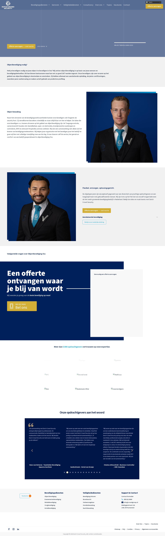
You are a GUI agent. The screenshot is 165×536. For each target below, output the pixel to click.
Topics (109, 5)
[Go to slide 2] (67, 472)
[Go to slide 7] (80, 472)
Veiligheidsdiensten (71, 5)
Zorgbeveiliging (50, 505)
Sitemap (117, 529)
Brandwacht (87, 499)
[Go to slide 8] (83, 472)
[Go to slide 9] (86, 472)
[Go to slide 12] (94, 472)
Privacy (137, 529)
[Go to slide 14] (99, 472)
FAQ (123, 529)
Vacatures (118, 5)
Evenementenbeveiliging (53, 499)
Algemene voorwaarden (150, 529)
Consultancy (88, 5)
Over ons (98, 5)
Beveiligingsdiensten (39, 5)
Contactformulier (127, 496)
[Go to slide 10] (88, 472)
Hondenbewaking (89, 505)
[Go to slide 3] (70, 472)
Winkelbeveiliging (50, 502)
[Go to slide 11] (91, 472)
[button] (32, 450)
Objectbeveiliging (50, 496)
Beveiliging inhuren (89, 496)
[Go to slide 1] (64, 472)
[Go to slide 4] (72, 472)
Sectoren (55, 5)
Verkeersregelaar (88, 502)
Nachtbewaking (88, 508)
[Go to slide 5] (75, 472)
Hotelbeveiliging (50, 508)
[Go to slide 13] (96, 472)
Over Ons (139, 524)
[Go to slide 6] (78, 472)
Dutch (150, 2)
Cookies (130, 529)
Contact (126, 5)
